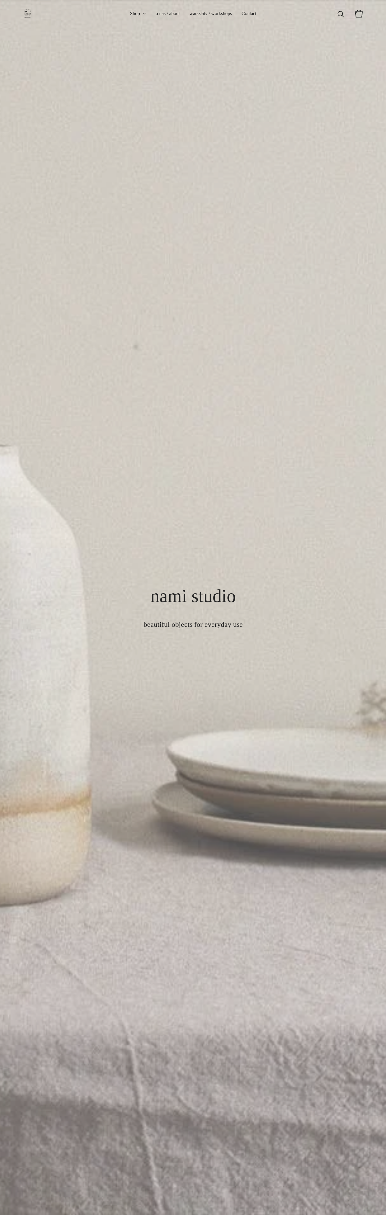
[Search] (341, 14)
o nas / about (168, 13)
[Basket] (359, 14)
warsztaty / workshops (210, 13)
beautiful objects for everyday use (193, 624)
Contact (249, 13)
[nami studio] (27, 13)
